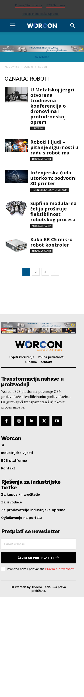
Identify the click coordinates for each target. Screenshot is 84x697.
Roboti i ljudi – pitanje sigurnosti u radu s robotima (54, 147)
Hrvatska (37, 128)
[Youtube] (57, 421)
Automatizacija (41, 159)
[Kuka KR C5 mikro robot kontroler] (16, 244)
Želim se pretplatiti (36, 557)
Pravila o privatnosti (59, 569)
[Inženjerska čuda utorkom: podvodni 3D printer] (16, 176)
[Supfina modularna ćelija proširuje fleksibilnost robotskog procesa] (16, 208)
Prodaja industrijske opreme (40, 13)
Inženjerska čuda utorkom (49, 189)
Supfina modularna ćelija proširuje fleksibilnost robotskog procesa (53, 211)
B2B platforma (55, 5)
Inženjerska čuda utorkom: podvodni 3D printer (53, 178)
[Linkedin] (31, 421)
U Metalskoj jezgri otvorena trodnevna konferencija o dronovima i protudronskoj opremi (52, 105)
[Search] (72, 25)
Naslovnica (12, 67)
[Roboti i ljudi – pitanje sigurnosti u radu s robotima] (16, 145)
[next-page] (55, 272)
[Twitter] (44, 421)
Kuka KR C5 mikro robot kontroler (51, 242)
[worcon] (38, 346)
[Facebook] (6, 421)
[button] (12, 25)
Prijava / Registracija (28, 5)
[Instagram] (19, 421)
